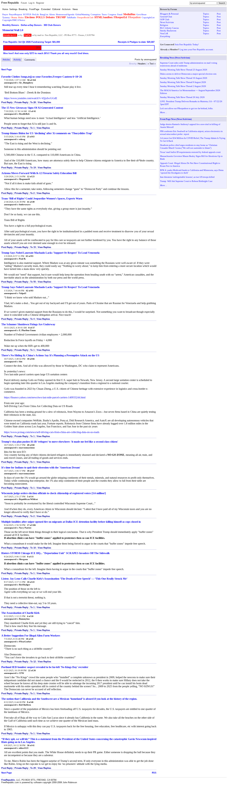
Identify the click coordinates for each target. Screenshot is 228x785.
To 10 (33, 548)
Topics (206, 14)
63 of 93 (29, 256)
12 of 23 (31, 176)
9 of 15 (30, 556)
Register (40, 3)
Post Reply (7, 102)
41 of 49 (31, 202)
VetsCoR (164, 33)
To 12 (33, 661)
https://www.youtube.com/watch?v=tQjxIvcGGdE (30, 98)
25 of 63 (31, 136)
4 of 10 (30, 616)
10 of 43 (31, 582)
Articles (6, 59)
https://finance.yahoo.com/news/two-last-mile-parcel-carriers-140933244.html (44, 397)
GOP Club (164, 19)
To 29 (33, 768)
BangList (44, 14)
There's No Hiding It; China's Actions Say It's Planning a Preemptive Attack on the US (50, 355)
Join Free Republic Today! (187, 44)
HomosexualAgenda (65, 14)
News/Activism (167, 22)
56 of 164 (31, 80)
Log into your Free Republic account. (196, 49)
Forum (24, 3)
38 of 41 (31, 745)
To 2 (32, 193)
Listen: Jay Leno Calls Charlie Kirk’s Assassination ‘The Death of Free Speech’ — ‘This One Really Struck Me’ (64, 578)
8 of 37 (31, 327)
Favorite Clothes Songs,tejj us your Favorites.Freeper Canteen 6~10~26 (41, 76)
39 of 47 (31, 471)
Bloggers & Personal (169, 14)
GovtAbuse (141, 14)
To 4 (32, 319)
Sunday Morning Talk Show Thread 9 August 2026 (183, 82)
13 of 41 (32, 111)
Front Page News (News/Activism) (176, 119)
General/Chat (166, 16)
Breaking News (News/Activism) (175, 57)
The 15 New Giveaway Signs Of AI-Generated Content (32, 107)
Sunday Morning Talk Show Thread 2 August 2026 (183, 86)
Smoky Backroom (168, 30)
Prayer (5, 14)
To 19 (33, 167)
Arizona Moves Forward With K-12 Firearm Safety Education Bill (38, 173)
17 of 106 (31, 525)
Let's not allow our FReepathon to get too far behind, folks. (186, 108)
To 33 (33, 247)
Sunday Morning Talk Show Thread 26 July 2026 (182, 97)
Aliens (52, 14)
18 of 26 (29, 639)
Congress (112, 14)
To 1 (32, 128)
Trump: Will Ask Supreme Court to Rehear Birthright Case (186, 181)
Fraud (119, 14)
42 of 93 (29, 290)
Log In (32, 3)
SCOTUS (27, 14)
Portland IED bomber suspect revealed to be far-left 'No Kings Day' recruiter (44, 667)
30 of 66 (31, 359)
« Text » (152, 63)
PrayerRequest (15, 14)
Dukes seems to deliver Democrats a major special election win (188, 74)
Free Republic (10, 2)
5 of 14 (30, 496)
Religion (164, 25)
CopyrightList (148, 17)
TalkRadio (71, 17)
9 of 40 (30, 702)
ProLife (35, 14)
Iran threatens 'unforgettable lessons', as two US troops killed (187, 177)
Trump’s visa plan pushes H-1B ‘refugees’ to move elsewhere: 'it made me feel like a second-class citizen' (59, 441)
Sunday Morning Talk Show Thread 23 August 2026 (183, 69)
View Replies (44, 102)
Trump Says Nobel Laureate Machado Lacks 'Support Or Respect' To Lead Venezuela (50, 252)
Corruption (96, 14)
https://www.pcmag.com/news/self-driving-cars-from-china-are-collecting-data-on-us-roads (51, 432)
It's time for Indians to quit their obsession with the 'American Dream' (40, 467)
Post (219, 14)
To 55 (33, 282)
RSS (154, 772)
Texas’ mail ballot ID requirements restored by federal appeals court (190, 152)
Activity (17, 59)
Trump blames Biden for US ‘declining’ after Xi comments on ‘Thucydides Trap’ (46, 133)
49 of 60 (31, 445)
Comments (30, 60)
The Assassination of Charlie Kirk (20, 612)
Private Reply (21, 102)
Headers (142, 63)
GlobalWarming (82, 14)
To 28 (33, 102)
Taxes (104, 14)
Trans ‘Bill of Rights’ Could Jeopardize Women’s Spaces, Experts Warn (41, 198)
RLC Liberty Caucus (169, 28)
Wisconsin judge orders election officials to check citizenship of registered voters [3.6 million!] (53, 493)
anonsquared (10, 82)
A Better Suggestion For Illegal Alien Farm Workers (30, 635)
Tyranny (6, 17)
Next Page (6, 69)
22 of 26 (32, 670)
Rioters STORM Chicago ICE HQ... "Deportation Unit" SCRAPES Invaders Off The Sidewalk (55, 553)
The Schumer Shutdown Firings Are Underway (28, 324)
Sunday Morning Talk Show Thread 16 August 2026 (183, 78)
